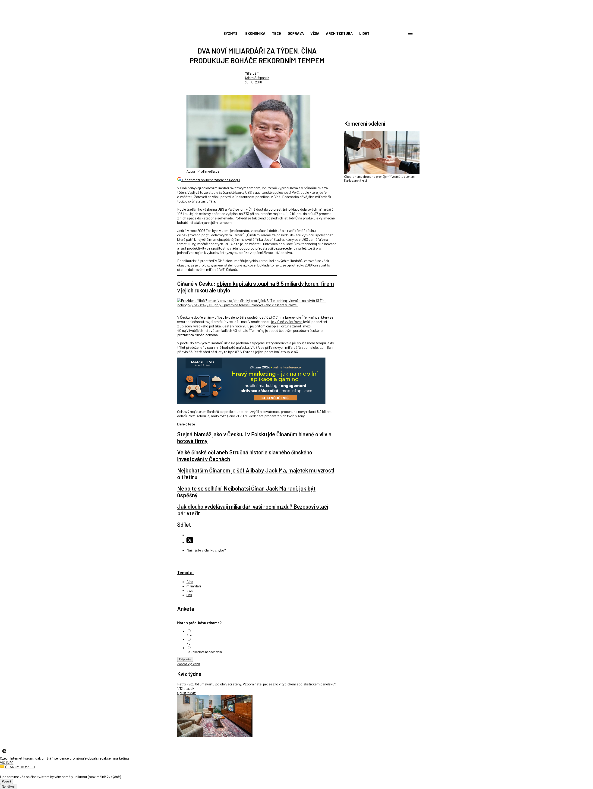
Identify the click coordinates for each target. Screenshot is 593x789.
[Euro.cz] (4, 753)
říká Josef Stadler (270, 239)
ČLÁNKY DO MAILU (19, 767)
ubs (189, 595)
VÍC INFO (6, 762)
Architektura (339, 33)
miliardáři (193, 586)
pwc (189, 590)
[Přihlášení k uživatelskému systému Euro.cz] (388, 33)
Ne (188, 643)
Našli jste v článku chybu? (206, 550)
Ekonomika (255, 33)
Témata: (185, 572)
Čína (189, 581)
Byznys (230, 33)
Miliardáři (252, 73)
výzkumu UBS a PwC (219, 209)
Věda (314, 33)
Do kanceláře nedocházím (204, 652)
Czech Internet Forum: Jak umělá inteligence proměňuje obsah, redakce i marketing (64, 758)
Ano (189, 635)
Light (364, 33)
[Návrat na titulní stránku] (296, 23)
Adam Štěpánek (257, 77)
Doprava (296, 33)
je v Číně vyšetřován (287, 321)
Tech (276, 33)
